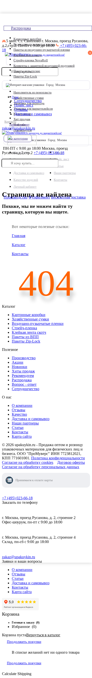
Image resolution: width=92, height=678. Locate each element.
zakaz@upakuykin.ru (18, 128)
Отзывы (21, 109)
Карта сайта (22, 592)
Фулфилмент (39, 197)
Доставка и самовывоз (33, 114)
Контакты (10, 121)
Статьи (18, 578)
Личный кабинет (19, 124)
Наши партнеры (65, 173)
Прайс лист (23, 105)
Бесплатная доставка (68, 197)
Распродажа (21, 28)
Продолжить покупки (24, 642)
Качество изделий (25, 180)
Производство (15, 197)
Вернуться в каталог (43, 635)
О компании (22, 570)
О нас (15, 97)
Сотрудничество (28, 101)
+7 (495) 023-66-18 (49, 153)
